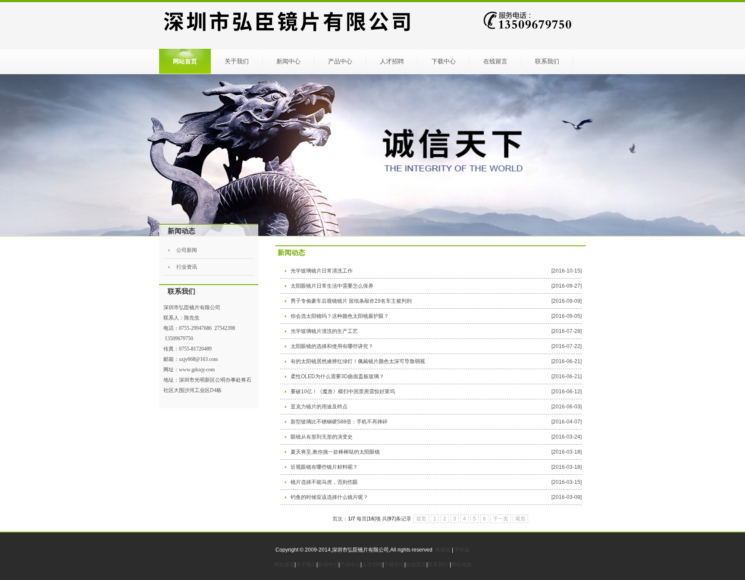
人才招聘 (392, 61)
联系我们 (547, 61)
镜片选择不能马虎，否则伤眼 (324, 482)
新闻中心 (288, 61)
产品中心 (340, 61)
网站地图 (461, 564)
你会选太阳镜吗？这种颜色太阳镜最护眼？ (340, 316)
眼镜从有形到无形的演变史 (322, 437)
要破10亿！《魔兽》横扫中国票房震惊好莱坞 (343, 392)
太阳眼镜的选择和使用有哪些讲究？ (332, 346)
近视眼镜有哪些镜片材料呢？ (324, 467)
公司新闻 (186, 250)
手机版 (462, 550)
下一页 (500, 519)
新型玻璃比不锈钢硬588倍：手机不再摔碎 (339, 422)
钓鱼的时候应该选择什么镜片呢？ (329, 497)
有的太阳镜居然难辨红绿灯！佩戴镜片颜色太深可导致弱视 (358, 361)
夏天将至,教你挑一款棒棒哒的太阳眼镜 (335, 452)
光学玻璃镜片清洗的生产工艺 (324, 331)
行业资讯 (186, 267)
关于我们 (237, 61)
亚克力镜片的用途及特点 (319, 407)
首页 (421, 519)
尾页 (520, 519)
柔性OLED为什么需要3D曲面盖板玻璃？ (337, 376)
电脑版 (443, 550)
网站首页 (185, 61)
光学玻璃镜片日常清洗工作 (322, 271)
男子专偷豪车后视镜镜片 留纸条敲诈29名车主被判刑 (351, 301)
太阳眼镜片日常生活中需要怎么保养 (332, 286)
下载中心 (444, 61)
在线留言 (495, 61)
